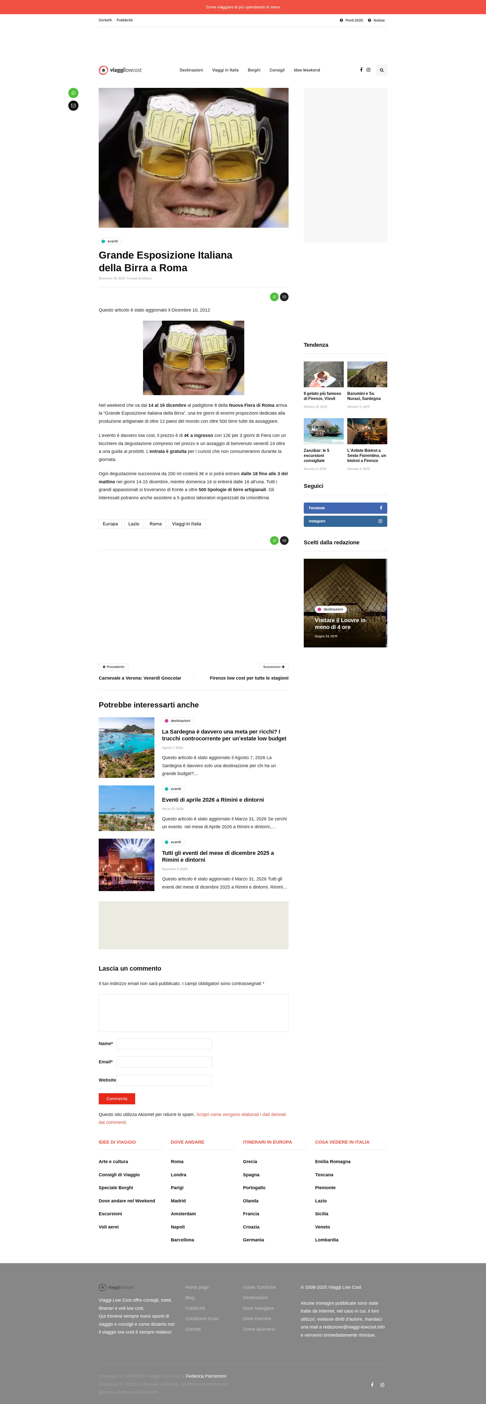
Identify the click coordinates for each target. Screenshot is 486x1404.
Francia (251, 1213)
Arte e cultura (113, 1161)
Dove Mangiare (258, 1308)
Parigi (177, 1187)
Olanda (250, 1200)
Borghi (254, 70)
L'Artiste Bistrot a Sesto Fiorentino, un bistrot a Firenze (366, 455)
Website (107, 1080)
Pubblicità (125, 20)
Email (106, 1061)
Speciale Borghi (116, 1187)
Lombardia (326, 1239)
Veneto (322, 1226)
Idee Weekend (307, 70)
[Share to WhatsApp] (274, 297)
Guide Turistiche (259, 1287)
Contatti (105, 20)
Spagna (251, 1174)
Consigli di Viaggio (119, 1174)
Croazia (251, 1226)
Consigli (277, 70)
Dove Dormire (257, 1318)
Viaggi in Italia (225, 70)
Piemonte (325, 1187)
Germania (253, 1239)
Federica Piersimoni (206, 1376)
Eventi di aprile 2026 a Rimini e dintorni (213, 800)
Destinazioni (191, 70)
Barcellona (182, 1239)
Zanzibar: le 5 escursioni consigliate (316, 455)
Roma (156, 524)
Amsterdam (183, 1213)
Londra (178, 1174)
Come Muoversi (259, 1329)
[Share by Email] (284, 297)
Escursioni (110, 1213)
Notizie (379, 20)
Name (106, 1043)
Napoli (178, 1226)
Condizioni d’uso (202, 1318)
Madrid (178, 1200)
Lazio (133, 524)
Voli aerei (109, 1226)
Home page (197, 1287)
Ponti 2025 (354, 20)
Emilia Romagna (333, 1161)
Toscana (324, 1174)
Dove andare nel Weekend (127, 1200)
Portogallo (254, 1187)
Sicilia (321, 1213)
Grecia (250, 1161)
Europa (110, 524)
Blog (189, 1297)
